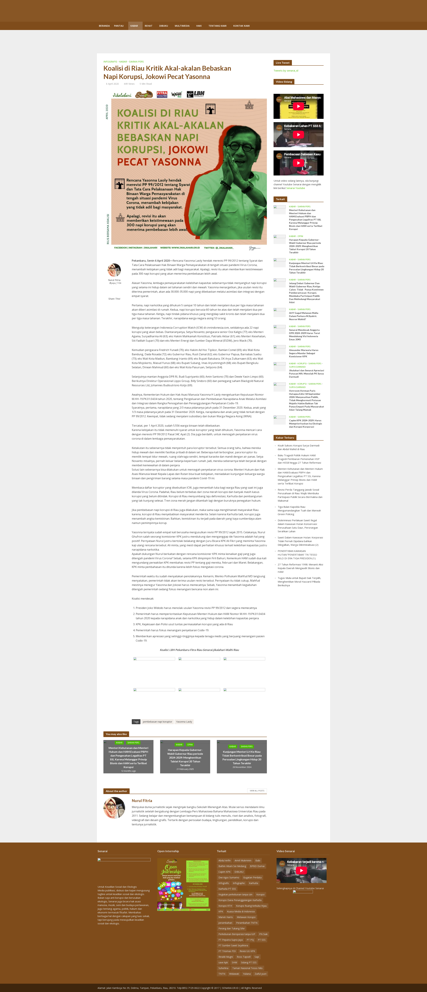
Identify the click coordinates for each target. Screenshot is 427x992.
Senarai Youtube (295, 188)
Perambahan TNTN (246, 922)
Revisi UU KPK (247, 951)
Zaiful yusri (260, 973)
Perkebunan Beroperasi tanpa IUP (237, 934)
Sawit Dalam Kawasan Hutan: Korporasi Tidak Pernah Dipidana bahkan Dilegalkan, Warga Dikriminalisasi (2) (300, 541)
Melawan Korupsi (246, 917)
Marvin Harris (226, 917)
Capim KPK (225, 871)
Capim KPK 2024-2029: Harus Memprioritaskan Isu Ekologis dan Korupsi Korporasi (305, 423)
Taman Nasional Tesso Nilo (247, 968)
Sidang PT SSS (249, 962)
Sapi (257, 956)
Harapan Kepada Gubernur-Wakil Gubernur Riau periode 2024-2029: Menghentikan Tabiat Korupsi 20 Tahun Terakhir (185, 757)
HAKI (199, 25)
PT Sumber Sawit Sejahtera (233, 945)
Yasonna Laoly (184, 721)
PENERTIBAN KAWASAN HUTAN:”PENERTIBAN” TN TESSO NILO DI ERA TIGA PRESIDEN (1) (297, 554)
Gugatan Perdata (252, 877)
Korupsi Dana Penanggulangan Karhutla (240, 900)
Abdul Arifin (225, 860)
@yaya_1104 (115, 283)
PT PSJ (250, 939)
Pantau (119, 25)
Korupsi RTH (225, 905)
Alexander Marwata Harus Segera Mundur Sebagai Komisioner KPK (303, 353)
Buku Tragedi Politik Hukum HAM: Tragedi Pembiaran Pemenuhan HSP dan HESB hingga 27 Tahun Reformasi (299, 459)
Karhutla (253, 883)
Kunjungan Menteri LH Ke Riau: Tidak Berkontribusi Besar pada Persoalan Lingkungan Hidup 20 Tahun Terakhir (242, 757)
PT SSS (262, 939)
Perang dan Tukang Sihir (232, 928)
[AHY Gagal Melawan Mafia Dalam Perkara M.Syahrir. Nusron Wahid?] (280, 312)
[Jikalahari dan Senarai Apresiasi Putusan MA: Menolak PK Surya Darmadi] (280, 366)
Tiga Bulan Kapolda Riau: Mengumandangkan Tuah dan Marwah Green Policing (299, 510)
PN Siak (263, 934)
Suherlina (223, 968)
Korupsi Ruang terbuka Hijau (251, 905)
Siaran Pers (136, 61)
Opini (190, 744)
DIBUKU (163, 25)
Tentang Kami (217, 25)
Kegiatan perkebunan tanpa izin (235, 894)
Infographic (239, 883)
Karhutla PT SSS (227, 888)
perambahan (225, 922)
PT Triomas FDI (227, 951)
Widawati (234, 973)
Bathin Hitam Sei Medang (232, 866)
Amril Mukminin (243, 860)
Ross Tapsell (244, 956)
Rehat (148, 25)
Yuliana (247, 973)
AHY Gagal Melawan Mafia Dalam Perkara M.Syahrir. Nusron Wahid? (303, 316)
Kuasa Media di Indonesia (241, 911)
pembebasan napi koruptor (157, 721)
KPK (221, 911)
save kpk (223, 962)
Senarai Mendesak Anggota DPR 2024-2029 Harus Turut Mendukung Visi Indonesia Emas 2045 (304, 334)
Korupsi (302, 363)
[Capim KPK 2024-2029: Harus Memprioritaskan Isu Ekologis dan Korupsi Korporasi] (280, 419)
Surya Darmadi (297, 366)
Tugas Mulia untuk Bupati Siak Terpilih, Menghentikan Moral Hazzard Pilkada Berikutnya (299, 581)
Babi (257, 860)
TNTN (222, 973)
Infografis (110, 61)
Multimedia (182, 25)
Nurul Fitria (114, 280)
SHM (234, 962)
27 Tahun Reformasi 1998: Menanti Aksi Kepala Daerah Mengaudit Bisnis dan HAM (300, 568)
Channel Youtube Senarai (310, 888)
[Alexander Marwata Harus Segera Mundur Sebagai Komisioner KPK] (280, 349)
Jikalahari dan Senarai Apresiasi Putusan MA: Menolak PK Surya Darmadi (306, 373)
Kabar (134, 25)
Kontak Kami (241, 25)
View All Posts (257, 790)
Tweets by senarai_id (286, 70)
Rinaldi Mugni (226, 956)
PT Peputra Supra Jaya (231, 939)
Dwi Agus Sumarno (229, 877)
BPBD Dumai (257, 866)
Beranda (104, 25)
